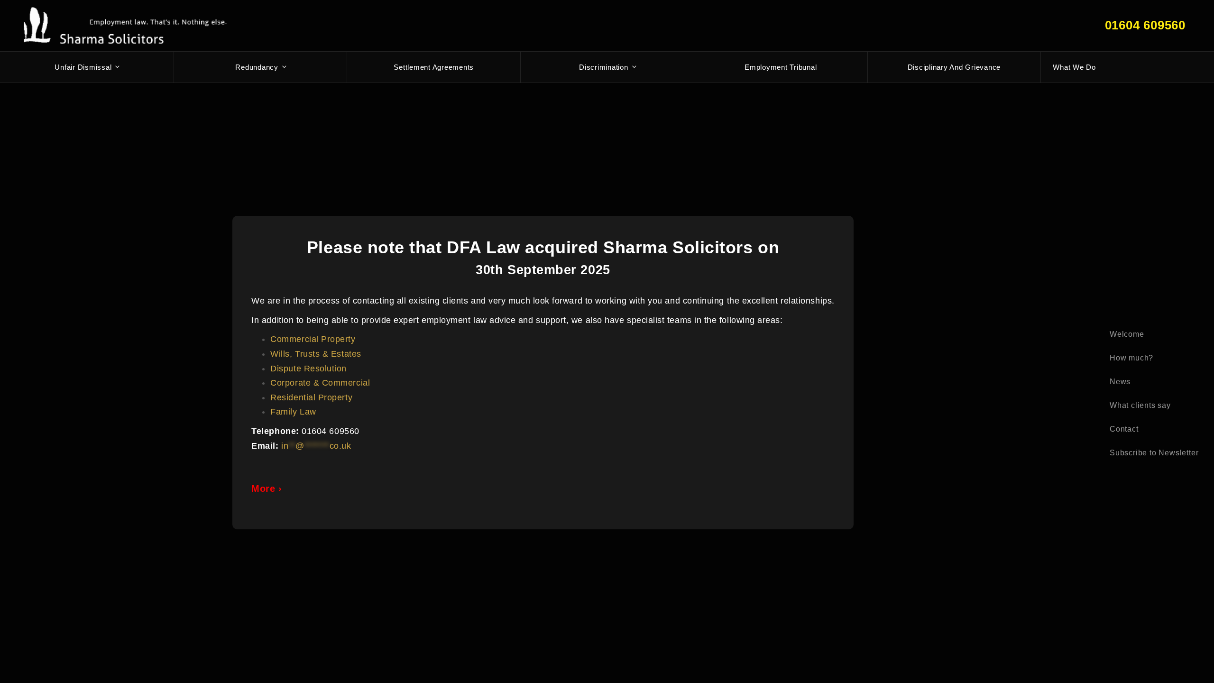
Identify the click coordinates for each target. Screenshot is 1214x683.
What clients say (1140, 405)
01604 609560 (1145, 25)
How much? (1131, 358)
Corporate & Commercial (320, 383)
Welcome (1127, 334)
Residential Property (311, 397)
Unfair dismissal (83, 67)
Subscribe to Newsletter (1154, 453)
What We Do (1074, 67)
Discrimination (603, 67)
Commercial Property (312, 339)
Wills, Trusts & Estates (315, 354)
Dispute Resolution (308, 368)
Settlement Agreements (434, 67)
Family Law (293, 411)
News (1120, 382)
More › (266, 488)
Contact (1124, 429)
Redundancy (256, 67)
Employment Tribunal (781, 67)
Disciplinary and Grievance (954, 67)
